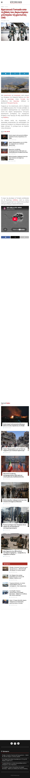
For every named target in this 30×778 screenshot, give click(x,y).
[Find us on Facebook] (11, 743)
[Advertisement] (15, 57)
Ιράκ (28, 97)
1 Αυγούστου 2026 (12, 139)
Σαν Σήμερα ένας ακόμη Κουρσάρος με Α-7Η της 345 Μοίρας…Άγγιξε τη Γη (16, 577)
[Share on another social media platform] (24, 73)
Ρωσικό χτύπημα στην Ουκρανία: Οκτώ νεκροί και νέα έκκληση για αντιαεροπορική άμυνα (14, 526)
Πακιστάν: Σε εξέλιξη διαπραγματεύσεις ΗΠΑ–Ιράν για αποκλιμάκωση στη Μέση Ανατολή (18, 151)
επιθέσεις (15, 200)
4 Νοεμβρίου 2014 (5, 20)
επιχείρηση (17, 95)
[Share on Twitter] (15, 73)
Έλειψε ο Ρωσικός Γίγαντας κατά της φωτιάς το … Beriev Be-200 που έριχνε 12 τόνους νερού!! (18, 569)
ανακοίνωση (7, 95)
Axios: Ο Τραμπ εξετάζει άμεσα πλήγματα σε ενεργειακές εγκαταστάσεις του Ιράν (17, 602)
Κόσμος (6, 6)
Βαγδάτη (5, 117)
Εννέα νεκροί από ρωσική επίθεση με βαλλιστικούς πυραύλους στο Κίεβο (18, 137)
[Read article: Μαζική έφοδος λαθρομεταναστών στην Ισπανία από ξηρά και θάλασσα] (4, 158)
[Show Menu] (1, 2)
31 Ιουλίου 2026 (12, 146)
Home (2, 6)
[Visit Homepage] (16, 2)
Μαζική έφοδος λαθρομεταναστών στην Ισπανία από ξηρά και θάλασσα (18, 158)
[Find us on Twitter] (15, 743)
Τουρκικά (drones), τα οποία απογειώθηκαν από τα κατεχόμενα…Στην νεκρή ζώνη (17, 584)
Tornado (22, 99)
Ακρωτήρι (16, 101)
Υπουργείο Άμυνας (12, 103)
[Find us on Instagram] (18, 743)
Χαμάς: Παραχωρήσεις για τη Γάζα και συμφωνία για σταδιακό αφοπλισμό (18, 144)
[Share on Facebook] (5, 73)
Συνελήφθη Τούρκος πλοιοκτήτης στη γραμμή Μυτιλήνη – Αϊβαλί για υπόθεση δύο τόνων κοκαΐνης (18, 593)
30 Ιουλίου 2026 (7, 530)
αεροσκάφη (10, 99)
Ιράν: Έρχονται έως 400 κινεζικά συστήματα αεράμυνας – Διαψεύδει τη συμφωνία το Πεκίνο (14, 552)
